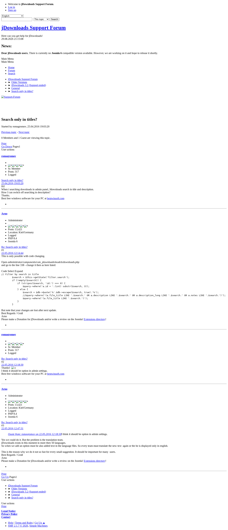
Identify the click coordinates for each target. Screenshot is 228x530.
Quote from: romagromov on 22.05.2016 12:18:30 (34, 434)
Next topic (24, 132)
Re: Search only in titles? (14, 247)
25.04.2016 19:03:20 (12, 183)
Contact (5, 517)
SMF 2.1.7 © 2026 (18, 525)
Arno (4, 213)
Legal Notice (8, 511)
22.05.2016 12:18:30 (12, 364)
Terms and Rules (24, 522)
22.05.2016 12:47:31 (12, 428)
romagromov (8, 156)
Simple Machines (38, 525)
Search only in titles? (12, 180)
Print (3, 143)
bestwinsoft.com (55, 198)
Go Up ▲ (40, 522)
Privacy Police (9, 514)
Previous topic (8, 132)
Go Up (5, 476)
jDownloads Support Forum (33, 28)
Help (10, 522)
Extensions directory (94, 319)
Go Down (6, 146)
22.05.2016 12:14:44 (12, 253)
